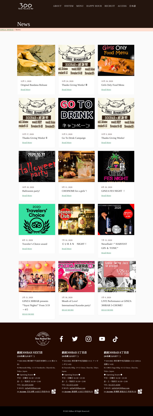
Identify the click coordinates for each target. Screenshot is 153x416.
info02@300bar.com (120, 388)
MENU (80, 6)
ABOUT (57, 6)
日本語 (132, 6)
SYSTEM (68, 6)
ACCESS (122, 6)
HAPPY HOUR (94, 6)
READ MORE (28, 314)
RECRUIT (110, 6)
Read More (25, 89)
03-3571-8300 (114, 384)
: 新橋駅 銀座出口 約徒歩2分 (120, 391)
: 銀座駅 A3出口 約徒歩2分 (77, 391)
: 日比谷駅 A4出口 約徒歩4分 (33, 391)
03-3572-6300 (72, 384)
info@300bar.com (32, 388)
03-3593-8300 (27, 384)
